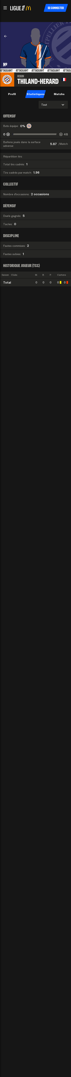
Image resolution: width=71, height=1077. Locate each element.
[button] (5, 8)
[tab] (12, 94)
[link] (5, 36)
